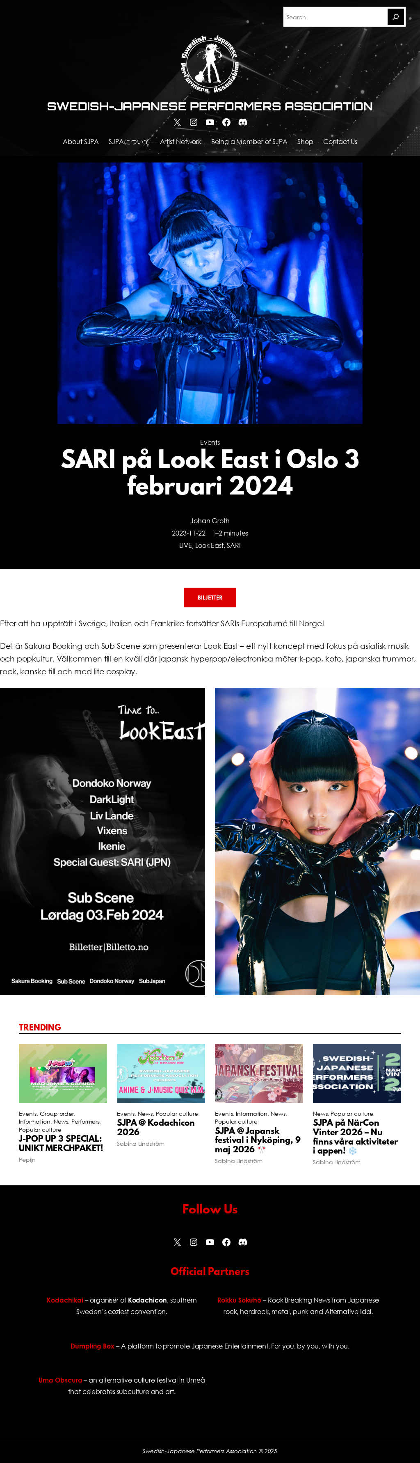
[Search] (396, 17)
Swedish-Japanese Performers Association (209, 106)
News (61, 1121)
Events (210, 442)
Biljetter (210, 597)
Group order (57, 1113)
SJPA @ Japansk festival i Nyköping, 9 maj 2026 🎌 (258, 1141)
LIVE (185, 545)
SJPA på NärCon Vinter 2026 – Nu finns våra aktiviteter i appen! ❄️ (355, 1137)
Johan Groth (210, 520)
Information (34, 1121)
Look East (209, 545)
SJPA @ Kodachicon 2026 (156, 1128)
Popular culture (40, 1129)
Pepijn (27, 1159)
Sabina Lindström (140, 1143)
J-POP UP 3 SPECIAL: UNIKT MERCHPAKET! (61, 1144)
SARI (234, 545)
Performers (85, 1121)
